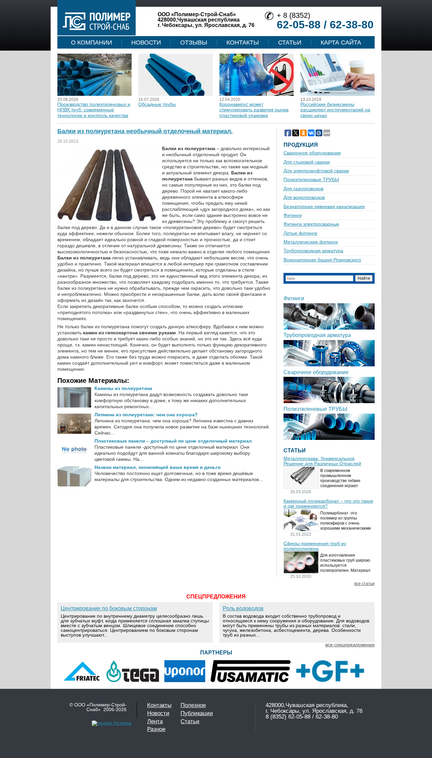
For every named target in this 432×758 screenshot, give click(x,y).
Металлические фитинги (311, 242)
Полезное (193, 705)
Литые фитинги (300, 233)
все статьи (364, 584)
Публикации (197, 713)
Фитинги (293, 215)
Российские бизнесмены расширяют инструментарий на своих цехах (335, 110)
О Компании (91, 42)
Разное (156, 729)
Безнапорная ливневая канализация (324, 206)
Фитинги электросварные (311, 224)
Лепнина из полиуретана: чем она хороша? (146, 414)
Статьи (289, 42)
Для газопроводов (303, 188)
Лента (155, 721)
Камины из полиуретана (123, 388)
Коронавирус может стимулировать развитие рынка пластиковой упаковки (254, 110)
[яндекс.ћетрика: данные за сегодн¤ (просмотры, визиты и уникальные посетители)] (111, 723)
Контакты (242, 42)
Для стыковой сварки (307, 162)
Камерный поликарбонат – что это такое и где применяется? (328, 504)
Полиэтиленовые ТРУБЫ (311, 179)
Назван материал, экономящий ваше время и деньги (157, 467)
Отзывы (193, 42)
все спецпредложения (350, 644)
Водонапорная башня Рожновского (322, 259)
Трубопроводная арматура (313, 250)
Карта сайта (341, 42)
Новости (146, 42)
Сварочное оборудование (312, 153)
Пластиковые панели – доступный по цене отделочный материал (173, 441)
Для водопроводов (304, 197)
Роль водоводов (243, 608)
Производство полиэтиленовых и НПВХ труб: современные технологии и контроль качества (93, 110)
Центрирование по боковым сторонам (109, 608)
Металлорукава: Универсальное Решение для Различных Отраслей (322, 461)
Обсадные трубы (157, 104)
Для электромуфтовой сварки (316, 170)
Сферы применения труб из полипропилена (315, 546)
